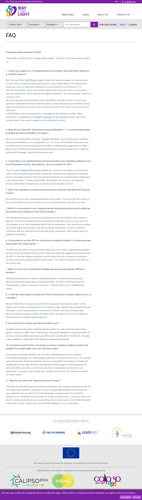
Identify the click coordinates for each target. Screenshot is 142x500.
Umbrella (10, 329)
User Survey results (45, 58)
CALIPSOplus (31, 80)
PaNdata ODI (26, 170)
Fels (122, 25)
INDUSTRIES (68, 15)
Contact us (123, 15)
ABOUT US (102, 15)
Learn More (125, 497)
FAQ (116, 2)
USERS (85, 15)
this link (43, 317)
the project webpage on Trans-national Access (54, 117)
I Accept (136, 497)
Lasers (133, 25)
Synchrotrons (108, 25)
